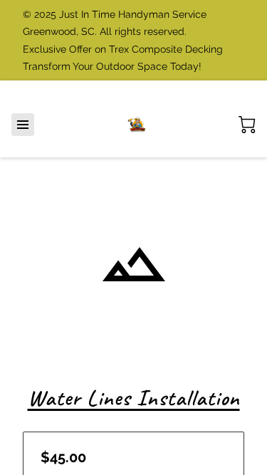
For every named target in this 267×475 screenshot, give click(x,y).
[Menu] (22, 124)
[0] (247, 124)
